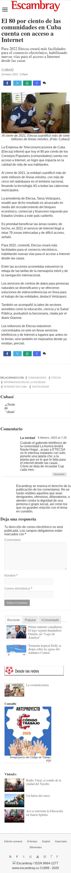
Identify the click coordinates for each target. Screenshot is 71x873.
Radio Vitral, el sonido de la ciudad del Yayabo (43, 782)
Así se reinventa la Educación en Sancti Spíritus (44, 812)
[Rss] (10, 856)
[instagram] (44, 856)
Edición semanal (13, 841)
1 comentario (56, 82)
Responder (59, 474)
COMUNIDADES (37, 377)
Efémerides (36, 847)
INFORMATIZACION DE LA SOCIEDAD (25, 382)
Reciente (13, 620)
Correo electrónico (18, 588)
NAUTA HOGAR (40, 386)
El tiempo (32, 841)
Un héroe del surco (38, 795)
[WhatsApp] (30, 856)
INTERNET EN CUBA (15, 386)
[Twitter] (23, 856)
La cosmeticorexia (37, 685)
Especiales (61, 841)
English (46, 841)
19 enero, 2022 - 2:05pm (14, 74)
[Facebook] (17, 856)
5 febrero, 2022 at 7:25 (52, 437)
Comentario (12, 540)
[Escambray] (35, 5)
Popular (30, 620)
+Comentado (50, 620)
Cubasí (7, 70)
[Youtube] (37, 856)
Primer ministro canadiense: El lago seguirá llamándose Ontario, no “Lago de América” (45, 632)
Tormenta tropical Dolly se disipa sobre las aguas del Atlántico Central (44, 649)
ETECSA (56, 377)
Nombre (11, 575)
